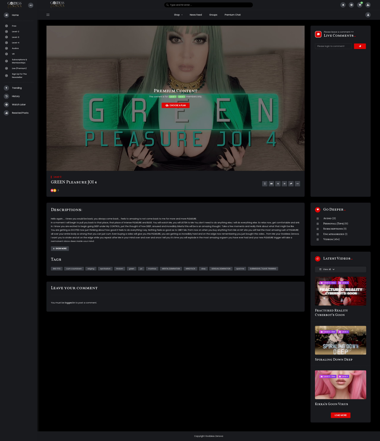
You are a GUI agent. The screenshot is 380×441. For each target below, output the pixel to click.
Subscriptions (333, 229)
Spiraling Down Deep (334, 359)
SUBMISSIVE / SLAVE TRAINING (263, 268)
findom (119, 268)
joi (141, 268)
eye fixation (105, 268)
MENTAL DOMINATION (171, 268)
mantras (152, 268)
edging (91, 268)
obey (203, 268)
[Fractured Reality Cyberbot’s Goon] (340, 291)
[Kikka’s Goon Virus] (340, 384)
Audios (15, 48)
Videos (328, 239)
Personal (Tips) (333, 224)
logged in (70, 302)
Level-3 (15, 37)
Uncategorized (333, 234)
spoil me (240, 268)
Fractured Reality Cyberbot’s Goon (331, 312)
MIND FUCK (190, 268)
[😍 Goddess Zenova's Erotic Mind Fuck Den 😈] (14, 5)
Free (14, 25)
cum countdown (74, 268)
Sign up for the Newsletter (19, 76)
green (131, 268)
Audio (327, 218)
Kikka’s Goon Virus (331, 404)
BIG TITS (56, 268)
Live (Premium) (19, 68)
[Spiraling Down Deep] (340, 340)
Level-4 (15, 42)
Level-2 (15, 31)
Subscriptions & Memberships (19, 61)
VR (13, 54)
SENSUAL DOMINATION (221, 268)
